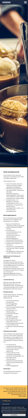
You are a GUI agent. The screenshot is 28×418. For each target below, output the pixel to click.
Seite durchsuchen (5, 404)
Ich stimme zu (14, 415)
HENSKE (6, 2)
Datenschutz (23, 412)
